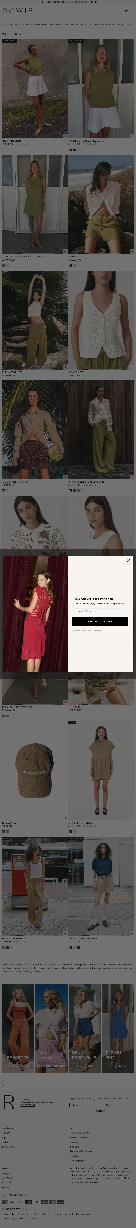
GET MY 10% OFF (100, 621)
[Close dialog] (128, 561)
